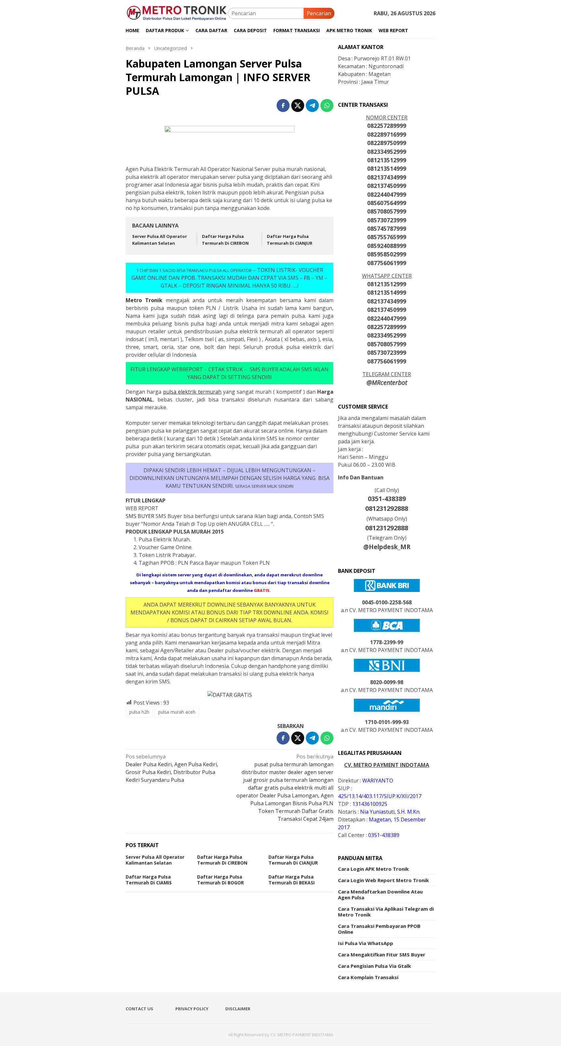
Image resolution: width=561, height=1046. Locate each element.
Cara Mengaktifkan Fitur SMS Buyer (381, 954)
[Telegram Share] (312, 105)
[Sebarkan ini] (283, 105)
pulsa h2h (139, 712)
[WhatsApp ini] (326, 105)
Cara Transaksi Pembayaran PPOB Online (379, 929)
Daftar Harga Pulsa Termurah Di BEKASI (291, 880)
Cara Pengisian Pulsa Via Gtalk (374, 966)
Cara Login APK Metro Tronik (373, 869)
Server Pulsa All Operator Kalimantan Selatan (155, 860)
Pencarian (319, 13)
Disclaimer (237, 1009)
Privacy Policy (191, 1009)
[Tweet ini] (297, 105)
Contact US (139, 1009)
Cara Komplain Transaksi (368, 977)
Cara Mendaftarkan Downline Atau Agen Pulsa (380, 894)
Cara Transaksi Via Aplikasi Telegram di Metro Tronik (386, 911)
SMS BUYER (141, 516)
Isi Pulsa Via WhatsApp (365, 943)
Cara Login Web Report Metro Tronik (383, 880)
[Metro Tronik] (177, 12)
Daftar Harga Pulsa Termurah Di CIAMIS (149, 880)
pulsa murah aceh (176, 712)
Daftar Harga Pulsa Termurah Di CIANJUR (293, 860)
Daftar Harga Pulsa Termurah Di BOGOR (220, 880)
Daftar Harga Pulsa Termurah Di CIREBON (222, 860)
